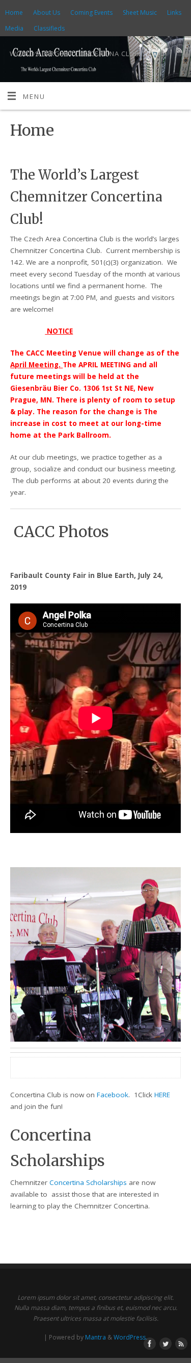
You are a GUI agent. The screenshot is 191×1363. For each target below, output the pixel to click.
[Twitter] (163, 52)
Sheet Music (140, 12)
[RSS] (178, 52)
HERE (162, 1094)
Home (14, 12)
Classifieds (49, 28)
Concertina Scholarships (88, 1182)
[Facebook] (149, 52)
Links (174, 12)
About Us (46, 12)
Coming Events (91, 12)
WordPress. (130, 1337)
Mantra (95, 1337)
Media (14, 28)
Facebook (112, 1094)
